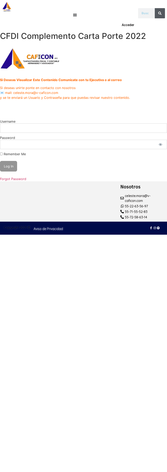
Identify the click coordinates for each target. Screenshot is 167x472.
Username (7, 121)
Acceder (128, 25)
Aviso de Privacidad (48, 229)
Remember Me (14, 154)
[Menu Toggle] (75, 15)
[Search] (160, 13)
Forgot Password (13, 179)
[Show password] (160, 144)
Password (7, 138)
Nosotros (130, 186)
